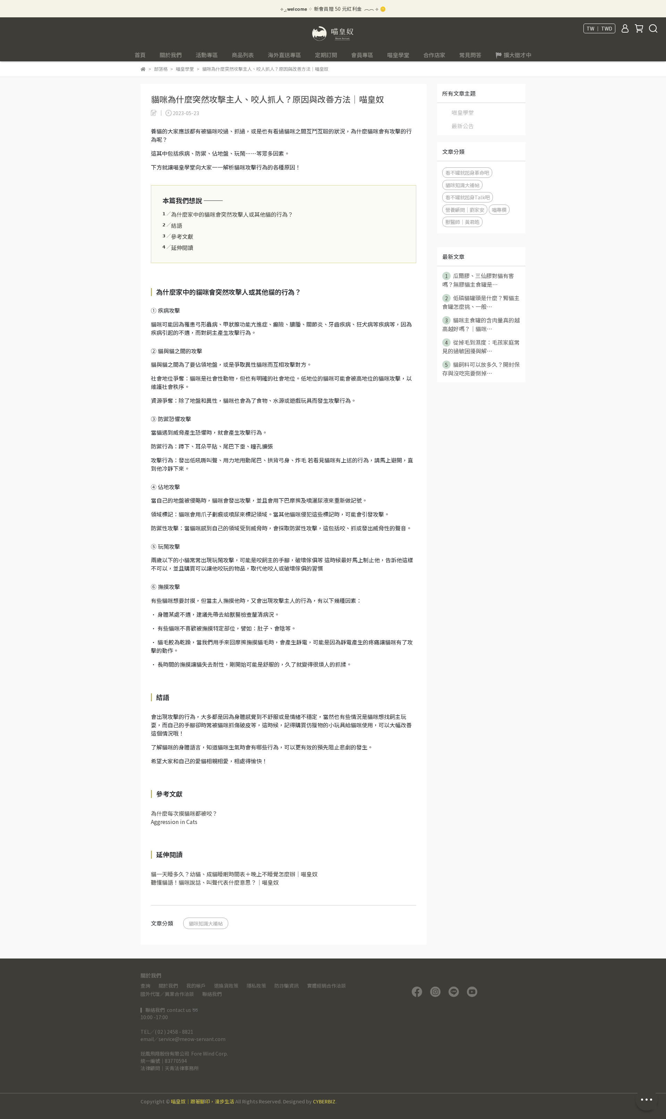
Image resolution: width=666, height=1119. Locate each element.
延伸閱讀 (177, 247)
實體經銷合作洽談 (326, 985)
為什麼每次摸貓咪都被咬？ (184, 813)
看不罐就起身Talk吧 (467, 197)
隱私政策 (256, 985)
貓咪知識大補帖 (206, 923)
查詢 (145, 985)
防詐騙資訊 (286, 985)
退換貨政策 (226, 985)
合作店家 (434, 55)
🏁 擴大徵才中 (513, 55)
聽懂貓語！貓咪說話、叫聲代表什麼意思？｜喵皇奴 (215, 882)
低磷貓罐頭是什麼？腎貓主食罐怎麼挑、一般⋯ (481, 302)
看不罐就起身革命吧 (467, 172)
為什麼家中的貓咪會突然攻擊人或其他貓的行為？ (227, 214)
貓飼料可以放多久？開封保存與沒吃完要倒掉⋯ (481, 368)
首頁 (140, 55)
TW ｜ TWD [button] (599, 28)
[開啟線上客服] (646, 1099)
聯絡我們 (212, 993)
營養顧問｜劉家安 (464, 209)
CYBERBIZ (324, 1101)
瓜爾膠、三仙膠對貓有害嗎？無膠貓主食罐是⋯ (478, 279)
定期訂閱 (326, 55)
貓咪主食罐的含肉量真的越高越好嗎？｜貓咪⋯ (481, 324)
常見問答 (470, 55)
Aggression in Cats (174, 821)
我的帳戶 (196, 985)
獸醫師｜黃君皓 (462, 221)
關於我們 (168, 985)
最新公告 (463, 126)
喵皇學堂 (398, 55)
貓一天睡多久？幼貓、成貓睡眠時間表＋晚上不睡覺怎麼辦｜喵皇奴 (234, 874)
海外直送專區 (284, 55)
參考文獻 (177, 236)
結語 (172, 225)
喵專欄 (499, 209)
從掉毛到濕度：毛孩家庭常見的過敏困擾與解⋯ (481, 346)
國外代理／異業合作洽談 (167, 993)
